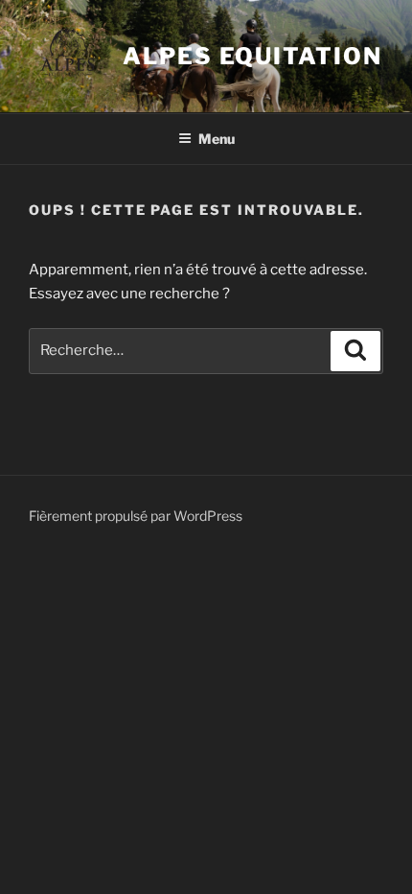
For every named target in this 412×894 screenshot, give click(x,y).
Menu (216, 138)
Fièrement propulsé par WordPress (135, 515)
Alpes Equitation (252, 56)
